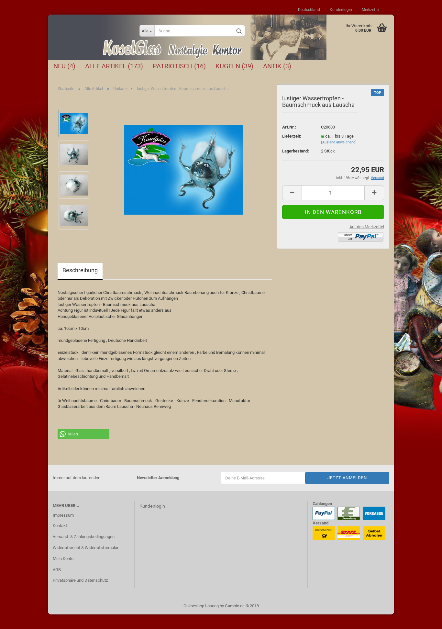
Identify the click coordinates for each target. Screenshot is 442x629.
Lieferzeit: (291, 136)
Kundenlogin (341, 9)
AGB (57, 569)
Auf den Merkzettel (366, 226)
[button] (83, 434)
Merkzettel (371, 9)
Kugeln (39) (234, 66)
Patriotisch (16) (179, 66)
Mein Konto (63, 558)
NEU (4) (64, 66)
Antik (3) (277, 66)
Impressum (63, 515)
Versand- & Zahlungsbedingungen (84, 536)
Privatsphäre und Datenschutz (80, 580)
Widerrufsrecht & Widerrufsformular (85, 547)
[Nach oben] (424, 619)
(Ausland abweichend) (339, 142)
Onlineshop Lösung (201, 605)
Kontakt (60, 525)
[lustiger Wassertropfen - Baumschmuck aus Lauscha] (183, 169)
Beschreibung (80, 270)
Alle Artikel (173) (114, 66)
